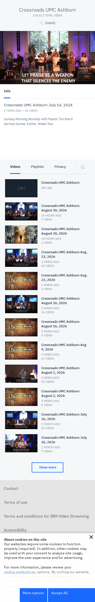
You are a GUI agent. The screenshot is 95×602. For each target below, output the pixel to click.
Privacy (60, 167)
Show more (47, 467)
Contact (11, 488)
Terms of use (15, 502)
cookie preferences (20, 572)
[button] (91, 537)
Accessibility (15, 529)
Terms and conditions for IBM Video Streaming (46, 516)
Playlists (37, 167)
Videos (15, 167)
